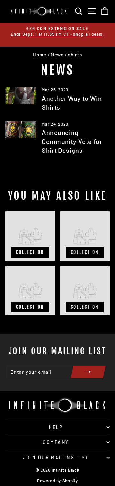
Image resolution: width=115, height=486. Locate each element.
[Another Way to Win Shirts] (20, 95)
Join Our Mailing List (56, 457)
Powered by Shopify (57, 480)
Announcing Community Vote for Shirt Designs (72, 141)
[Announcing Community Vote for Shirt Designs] (20, 130)
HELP (56, 427)
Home (39, 54)
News (57, 54)
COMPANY (56, 442)
